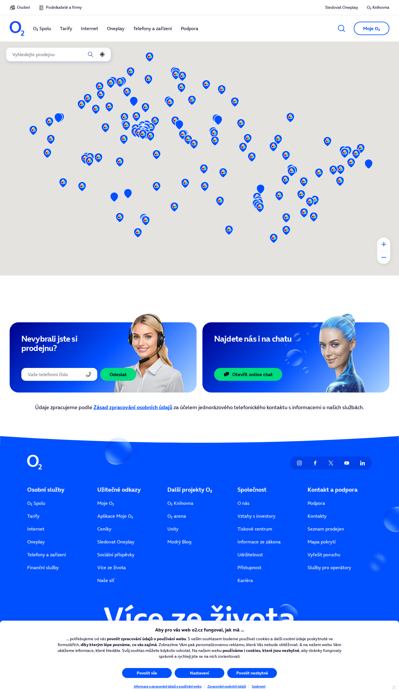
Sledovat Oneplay (341, 7)
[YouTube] (346, 463)
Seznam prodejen (326, 529)
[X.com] (330, 463)
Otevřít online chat (252, 374)
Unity (172, 529)
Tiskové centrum (254, 529)
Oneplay (36, 541)
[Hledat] (90, 54)
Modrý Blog (179, 541)
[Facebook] (315, 463)
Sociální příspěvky (115, 554)
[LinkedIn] (362, 463)
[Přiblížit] (383, 244)
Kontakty (317, 516)
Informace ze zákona (259, 541)
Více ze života (111, 567)
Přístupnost (249, 567)
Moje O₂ (105, 503)
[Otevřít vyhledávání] (341, 28)
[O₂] (17, 28)
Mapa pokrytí (322, 541)
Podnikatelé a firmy (64, 7)
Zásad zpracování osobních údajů (132, 407)
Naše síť (105, 580)
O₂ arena (176, 516)
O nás (243, 503)
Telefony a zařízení (46, 554)
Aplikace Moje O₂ (115, 516)
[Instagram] (299, 463)
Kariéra (245, 580)
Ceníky (104, 529)
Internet (35, 529)
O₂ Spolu (36, 503)
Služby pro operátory (329, 567)
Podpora (316, 503)
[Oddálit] (383, 257)
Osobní (23, 7)
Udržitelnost (250, 554)
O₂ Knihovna (378, 7)
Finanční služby (43, 567)
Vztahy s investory (256, 516)
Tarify (33, 516)
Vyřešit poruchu (324, 554)
